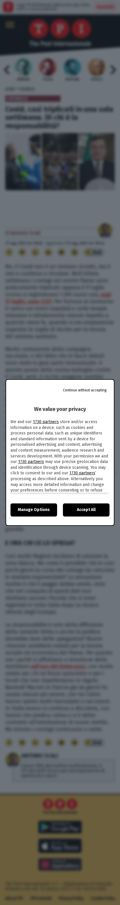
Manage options (34, 509)
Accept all (86, 509)
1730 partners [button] (46, 421)
